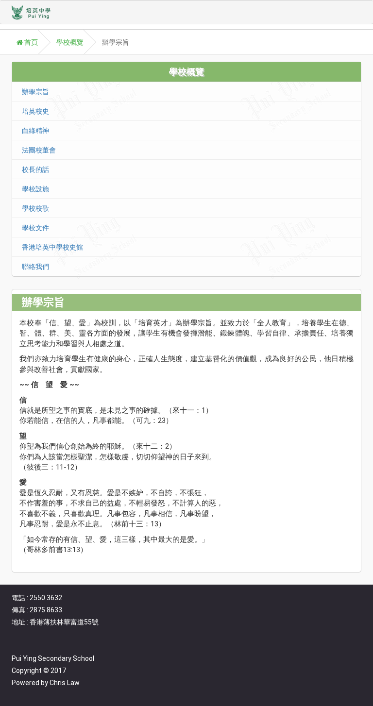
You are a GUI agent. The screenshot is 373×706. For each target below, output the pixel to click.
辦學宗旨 (35, 92)
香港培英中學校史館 (52, 247)
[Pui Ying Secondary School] (34, 12)
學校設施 (35, 189)
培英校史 (35, 111)
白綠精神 (35, 130)
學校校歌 (35, 208)
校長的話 (35, 169)
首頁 (30, 42)
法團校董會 (39, 150)
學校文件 (35, 228)
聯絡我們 (35, 266)
